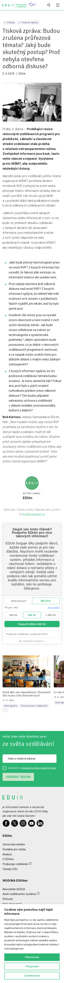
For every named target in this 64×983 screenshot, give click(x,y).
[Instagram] (23, 823)
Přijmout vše (32, 957)
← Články (9, 22)
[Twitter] (14, 823)
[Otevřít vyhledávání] (48, 5)
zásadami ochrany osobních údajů (39, 768)
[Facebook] (6, 823)
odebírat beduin (18, 777)
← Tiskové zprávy (28, 22)
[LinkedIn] (40, 823)
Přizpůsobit (32, 966)
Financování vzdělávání (34, 706)
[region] (32, 943)
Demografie (10, 706)
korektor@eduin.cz (33, 514)
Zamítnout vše (32, 975)
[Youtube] (31, 823)
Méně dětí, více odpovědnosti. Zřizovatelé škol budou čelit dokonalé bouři (26, 694)
